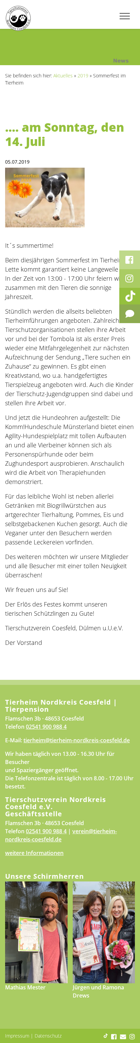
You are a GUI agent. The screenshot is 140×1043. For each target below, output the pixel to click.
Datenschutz (48, 1035)
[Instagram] (129, 278)
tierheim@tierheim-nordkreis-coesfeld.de (76, 740)
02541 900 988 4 (46, 726)
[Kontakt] (129, 313)
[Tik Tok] (129, 296)
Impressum (17, 1035)
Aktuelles (63, 75)
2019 (82, 75)
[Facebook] (129, 259)
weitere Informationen (34, 853)
